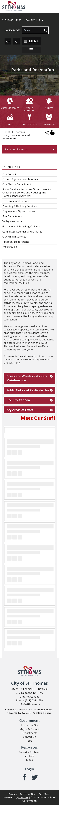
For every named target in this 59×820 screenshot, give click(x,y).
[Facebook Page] (24, 777)
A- (16, 41)
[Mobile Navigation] (31, 50)
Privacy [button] (12, 794)
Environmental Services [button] (16, 201)
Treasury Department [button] (15, 241)
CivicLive (26, 713)
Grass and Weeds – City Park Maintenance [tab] (27, 378)
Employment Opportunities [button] (18, 211)
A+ (8, 41)
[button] (29, 6)
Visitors (29, 756)
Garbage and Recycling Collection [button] (22, 226)
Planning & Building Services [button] (19, 206)
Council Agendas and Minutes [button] (20, 179)
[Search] (45, 30)
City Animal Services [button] (14, 236)
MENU (33, 41)
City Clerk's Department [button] (16, 184)
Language (12, 30)
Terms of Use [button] (28, 794)
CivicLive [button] (23, 797)
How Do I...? (32, 20)
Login (29, 769)
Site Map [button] (44, 794)
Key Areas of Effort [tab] (20, 410)
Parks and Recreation (17, 149)
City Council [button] (9, 174)
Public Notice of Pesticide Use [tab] (28, 390)
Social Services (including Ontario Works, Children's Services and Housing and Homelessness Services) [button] (26, 193)
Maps (29, 760)
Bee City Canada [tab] (18, 400)
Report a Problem (29, 752)
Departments (29, 733)
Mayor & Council (29, 729)
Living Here (8, 135)
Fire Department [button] (12, 216)
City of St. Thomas (13, 132)
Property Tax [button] (10, 246)
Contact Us (29, 737)
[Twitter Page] (34, 777)
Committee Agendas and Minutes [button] (22, 231)
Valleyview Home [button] (12, 221)
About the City (29, 725)
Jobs (29, 740)
